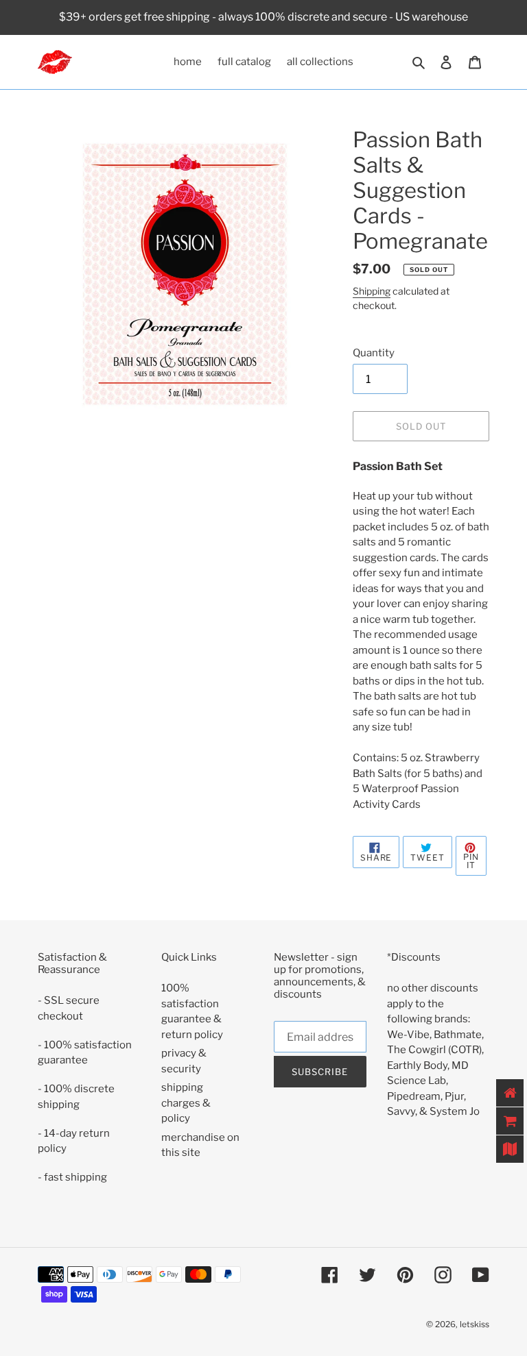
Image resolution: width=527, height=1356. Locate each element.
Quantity (374, 353)
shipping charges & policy (186, 1102)
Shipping (371, 291)
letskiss (474, 1324)
